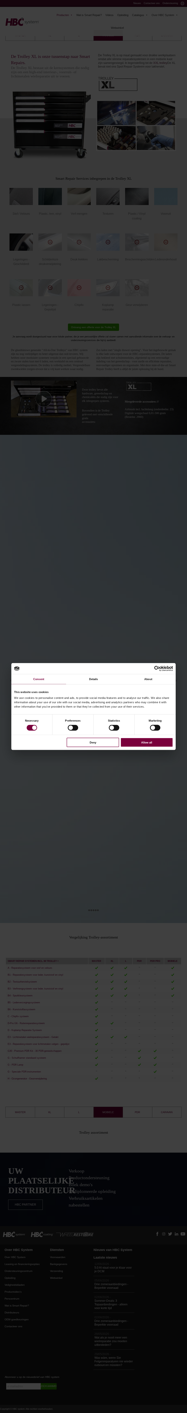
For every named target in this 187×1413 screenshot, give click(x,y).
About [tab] (148, 679)
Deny (93, 742)
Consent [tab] (38, 679)
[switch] (73, 728)
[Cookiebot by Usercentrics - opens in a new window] (157, 668)
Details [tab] (93, 679)
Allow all (146, 742)
